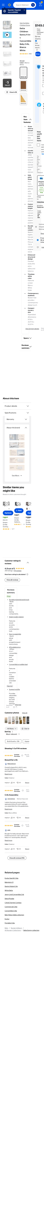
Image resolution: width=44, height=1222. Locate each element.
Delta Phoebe (9, 898)
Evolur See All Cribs (11, 878)
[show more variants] (9, 509)
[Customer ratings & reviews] (27, 562)
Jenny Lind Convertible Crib (14, 894)
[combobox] (24, 5)
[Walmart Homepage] (9, 5)
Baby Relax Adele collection (14, 915)
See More (15, 475)
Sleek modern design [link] (16, 617)
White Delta (9, 890)
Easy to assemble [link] (15, 634)
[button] (25, 119)
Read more (8, 774)
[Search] (33, 5)
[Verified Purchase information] (22, 755)
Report (27, 782)
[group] (30, 53)
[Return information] (36, 50)
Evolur (7, 919)
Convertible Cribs (11, 911)
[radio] (23, 73)
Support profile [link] (14, 689)
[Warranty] (26, 419)
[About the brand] (26, 428)
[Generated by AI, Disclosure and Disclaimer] (14, 707)
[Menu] (4, 5)
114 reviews (17, 571)
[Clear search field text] (30, 5)
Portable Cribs (10, 923)
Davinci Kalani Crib (11, 886)
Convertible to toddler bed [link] (18, 664)
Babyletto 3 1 (9, 882)
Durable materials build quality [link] (20, 600)
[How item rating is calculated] (27, 574)
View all (24, 713)
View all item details (32, 329)
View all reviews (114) (17, 858)
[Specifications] (27, 413)
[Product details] (27, 406)
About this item (11, 398)
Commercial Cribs (11, 907)
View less (18, 705)
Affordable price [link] (15, 647)
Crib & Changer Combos (13, 903)
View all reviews (12, 580)
